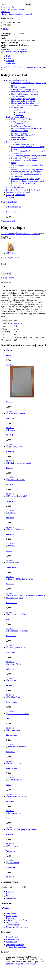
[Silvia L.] (10, 546)
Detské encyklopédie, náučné (23, 135)
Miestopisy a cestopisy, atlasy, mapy (25, 179)
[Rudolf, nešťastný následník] (18, 463)
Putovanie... (10, 752)
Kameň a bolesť (12, 768)
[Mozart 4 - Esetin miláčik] (17, 496)
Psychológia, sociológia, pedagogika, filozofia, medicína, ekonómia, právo (26, 173)
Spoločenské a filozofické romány (25, 105)
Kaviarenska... (11, 603)
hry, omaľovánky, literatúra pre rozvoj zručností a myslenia (26, 129)
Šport (13, 167)
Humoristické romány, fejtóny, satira (25, 103)
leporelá (19, 124)
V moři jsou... (11, 652)
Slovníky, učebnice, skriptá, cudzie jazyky (28, 181)
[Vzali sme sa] (12, 846)
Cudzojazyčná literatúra (15, 195)
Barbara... (10, 534)
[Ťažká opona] (12, 862)
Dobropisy (10, 918)
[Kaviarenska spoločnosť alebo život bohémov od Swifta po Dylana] (26, 598)
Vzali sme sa (10, 851)
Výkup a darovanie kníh (16, 947)
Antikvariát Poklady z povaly (13, 9)
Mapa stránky (11, 941)
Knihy (8, 56)
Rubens (8, 355)
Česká (18, 110)
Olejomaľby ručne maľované (18, 192)
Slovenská (20, 112)
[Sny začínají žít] (13, 813)
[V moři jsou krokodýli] (16, 647)
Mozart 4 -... (10, 501)
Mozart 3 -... (10, 484)
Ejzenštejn (10, 435)
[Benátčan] (11, 680)
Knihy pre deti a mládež (15, 117)
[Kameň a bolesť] (13, 763)
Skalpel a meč (11, 567)
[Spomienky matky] (14, 446)
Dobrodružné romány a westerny (24, 94)
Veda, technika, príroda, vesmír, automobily (28, 156)
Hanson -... (10, 584)
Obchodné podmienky (15, 945)
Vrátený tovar (11, 916)
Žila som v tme (11, 735)
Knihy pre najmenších (20, 121)
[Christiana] (11, 513)
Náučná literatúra (13, 142)
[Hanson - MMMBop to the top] (19, 579)
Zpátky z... (10, 669)
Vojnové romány (18, 96)
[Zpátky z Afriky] (13, 664)
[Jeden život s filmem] (15, 413)
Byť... (8, 619)
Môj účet (5, 908)
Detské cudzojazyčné (19, 137)
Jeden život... (10, 418)
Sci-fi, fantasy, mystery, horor (23, 99)
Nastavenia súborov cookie (17, 927)
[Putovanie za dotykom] (16, 747)
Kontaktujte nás (7, 7)
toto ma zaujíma (7, 278)
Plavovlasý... (10, 801)
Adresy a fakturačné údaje (16, 920)
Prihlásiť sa (5, 12)
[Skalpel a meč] (12, 562)
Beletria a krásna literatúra (16, 80)
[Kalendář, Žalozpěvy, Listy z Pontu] (21, 829)
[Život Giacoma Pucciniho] (17, 714)
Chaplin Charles (13, 257)
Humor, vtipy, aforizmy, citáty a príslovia (27, 169)
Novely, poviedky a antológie (23, 101)
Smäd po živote (11, 702)
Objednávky (11, 913)
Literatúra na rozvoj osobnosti (23, 183)
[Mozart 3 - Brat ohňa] (15, 479)
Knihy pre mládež (18, 140)
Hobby (14, 163)
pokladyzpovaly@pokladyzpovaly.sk (21, 964)
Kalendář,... (10, 834)
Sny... (8, 818)
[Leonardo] (22, 397)
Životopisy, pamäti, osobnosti (23, 144)
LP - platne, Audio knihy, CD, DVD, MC (23, 190)
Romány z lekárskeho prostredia (24, 89)
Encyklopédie (16, 185)
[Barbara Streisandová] (15, 529)
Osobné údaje (11, 922)
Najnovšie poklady (9, 202)
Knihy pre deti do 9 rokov (21, 119)
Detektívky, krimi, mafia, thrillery (24, 92)
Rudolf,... (9, 468)
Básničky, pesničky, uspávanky (23, 126)
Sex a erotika (16, 176)
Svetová (19, 115)
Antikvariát (10, 63)
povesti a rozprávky (19, 133)
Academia (18, 323)
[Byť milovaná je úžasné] (16, 614)
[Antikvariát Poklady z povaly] (14, 52)
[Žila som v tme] (13, 730)
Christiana (10, 518)
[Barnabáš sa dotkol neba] (17, 631)
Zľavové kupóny (13, 925)
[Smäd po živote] (13, 697)
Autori (8, 58)
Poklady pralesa (12, 212)
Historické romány (18, 87)
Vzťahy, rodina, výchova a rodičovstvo (27, 165)
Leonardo (9, 402)
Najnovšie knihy (12, 937)
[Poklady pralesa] (13, 207)
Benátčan (9, 685)
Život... (8, 719)
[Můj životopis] (11, 251)
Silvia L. (9, 551)
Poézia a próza (17, 108)
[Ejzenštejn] (11, 430)
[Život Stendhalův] (14, 780)
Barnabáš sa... (11, 636)
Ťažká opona (11, 867)
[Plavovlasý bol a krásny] (16, 796)
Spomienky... (10, 451)
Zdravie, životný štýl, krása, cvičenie (26, 158)
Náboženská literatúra (15, 188)
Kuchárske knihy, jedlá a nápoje (24, 160)
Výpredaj (10, 61)
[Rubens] (10, 350)
